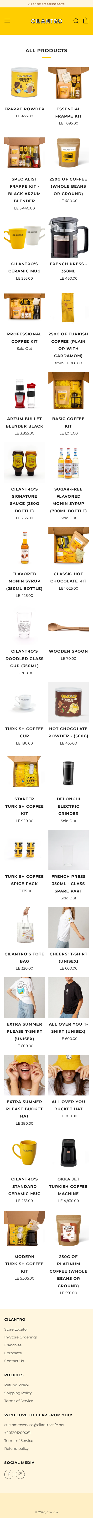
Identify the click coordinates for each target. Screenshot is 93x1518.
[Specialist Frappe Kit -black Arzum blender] (24, 152)
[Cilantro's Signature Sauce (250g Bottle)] (24, 462)
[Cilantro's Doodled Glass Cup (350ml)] (24, 624)
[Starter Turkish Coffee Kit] (24, 772)
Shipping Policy (18, 1393)
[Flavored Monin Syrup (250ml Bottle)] (24, 547)
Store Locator (16, 1329)
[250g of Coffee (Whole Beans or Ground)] (68, 152)
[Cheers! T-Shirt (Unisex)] (68, 927)
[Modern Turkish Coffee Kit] (24, 1230)
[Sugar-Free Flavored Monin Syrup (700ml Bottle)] (68, 462)
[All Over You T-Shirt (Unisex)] (68, 997)
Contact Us (14, 1361)
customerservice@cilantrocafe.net (34, 1424)
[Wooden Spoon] (68, 624)
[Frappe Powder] (24, 82)
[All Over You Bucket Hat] (68, 1075)
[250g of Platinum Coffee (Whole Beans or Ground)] (68, 1230)
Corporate (13, 1353)
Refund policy (16, 1448)
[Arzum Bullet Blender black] (24, 392)
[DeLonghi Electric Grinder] (68, 772)
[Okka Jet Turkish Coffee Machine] (68, 1152)
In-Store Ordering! (20, 1337)
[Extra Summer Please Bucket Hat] (24, 1075)
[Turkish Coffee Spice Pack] (24, 850)
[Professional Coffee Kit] (24, 307)
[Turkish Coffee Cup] (24, 702)
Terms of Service (18, 1401)
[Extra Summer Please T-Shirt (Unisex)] (24, 997)
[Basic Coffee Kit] (68, 392)
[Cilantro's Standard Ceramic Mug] (24, 1152)
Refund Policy (16, 1385)
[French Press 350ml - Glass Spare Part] (68, 850)
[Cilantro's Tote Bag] (24, 927)
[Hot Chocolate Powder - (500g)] (68, 702)
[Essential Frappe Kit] (68, 82)
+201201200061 (17, 1432)
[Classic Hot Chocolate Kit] (68, 547)
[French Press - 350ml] (68, 237)
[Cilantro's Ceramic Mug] (24, 237)
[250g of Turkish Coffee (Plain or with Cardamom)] (68, 307)
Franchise (12, 1345)
